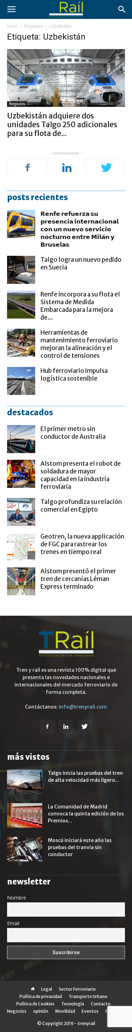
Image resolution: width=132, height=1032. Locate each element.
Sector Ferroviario (77, 989)
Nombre (16, 897)
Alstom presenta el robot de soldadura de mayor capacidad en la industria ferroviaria (80, 475)
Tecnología (72, 1003)
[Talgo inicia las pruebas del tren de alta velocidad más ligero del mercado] (24, 782)
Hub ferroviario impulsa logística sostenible (74, 374)
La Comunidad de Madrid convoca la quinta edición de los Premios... (86, 814)
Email (13, 923)
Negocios (17, 104)
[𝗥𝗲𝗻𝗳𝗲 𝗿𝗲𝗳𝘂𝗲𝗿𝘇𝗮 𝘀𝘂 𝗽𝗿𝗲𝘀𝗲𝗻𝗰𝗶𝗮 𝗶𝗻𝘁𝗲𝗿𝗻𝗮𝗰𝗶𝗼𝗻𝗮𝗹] (21, 224)
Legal (46, 989)
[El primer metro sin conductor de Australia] (21, 439)
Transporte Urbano (88, 996)
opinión (40, 1011)
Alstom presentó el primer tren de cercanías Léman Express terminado (78, 578)
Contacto (101, 1003)
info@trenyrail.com (83, 707)
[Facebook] (28, 168)
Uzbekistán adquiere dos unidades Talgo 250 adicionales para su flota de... (62, 124)
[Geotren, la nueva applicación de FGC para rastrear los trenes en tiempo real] (21, 547)
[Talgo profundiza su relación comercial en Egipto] (21, 512)
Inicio (12, 26)
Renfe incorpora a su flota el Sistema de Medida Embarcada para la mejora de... (80, 306)
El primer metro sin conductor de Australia (73, 432)
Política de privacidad (40, 996)
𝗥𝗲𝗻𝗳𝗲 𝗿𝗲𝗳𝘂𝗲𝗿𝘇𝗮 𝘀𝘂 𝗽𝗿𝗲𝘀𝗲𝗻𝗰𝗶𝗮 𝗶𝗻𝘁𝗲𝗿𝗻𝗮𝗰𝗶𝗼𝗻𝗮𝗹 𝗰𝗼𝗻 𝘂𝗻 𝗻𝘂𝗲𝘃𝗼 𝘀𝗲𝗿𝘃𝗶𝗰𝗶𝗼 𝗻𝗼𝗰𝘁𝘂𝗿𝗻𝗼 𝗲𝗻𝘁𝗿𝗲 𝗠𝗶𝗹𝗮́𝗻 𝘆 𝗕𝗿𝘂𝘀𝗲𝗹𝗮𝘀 (79, 229)
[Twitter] (106, 168)
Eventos (90, 1011)
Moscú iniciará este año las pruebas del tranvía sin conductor (80, 847)
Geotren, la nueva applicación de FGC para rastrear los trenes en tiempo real (82, 544)
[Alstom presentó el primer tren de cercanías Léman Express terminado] (21, 581)
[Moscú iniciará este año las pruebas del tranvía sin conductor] (24, 849)
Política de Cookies (35, 1003)
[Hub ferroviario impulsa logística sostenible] (21, 381)
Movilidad (65, 1011)
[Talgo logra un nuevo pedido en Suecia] (21, 270)
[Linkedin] (67, 168)
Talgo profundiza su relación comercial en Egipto (81, 505)
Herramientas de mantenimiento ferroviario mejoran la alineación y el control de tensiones (79, 344)
